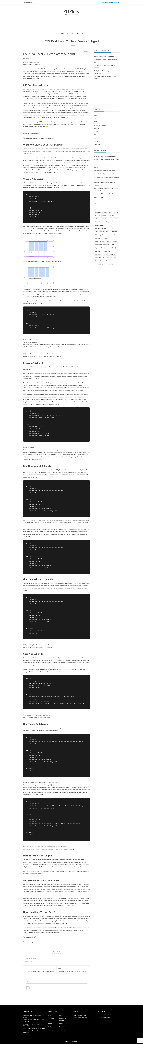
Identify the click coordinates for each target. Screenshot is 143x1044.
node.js (115, 241)
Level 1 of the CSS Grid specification (73, 89)
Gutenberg (114, 231)
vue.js (113, 257)
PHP (95, 134)
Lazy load (97, 238)
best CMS (105, 209)
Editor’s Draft (78, 115)
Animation (97, 209)
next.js (108, 241)
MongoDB (105, 238)
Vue (108, 257)
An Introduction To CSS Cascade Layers (105, 156)
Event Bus (111, 215)
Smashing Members (39, 124)
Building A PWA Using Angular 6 (103, 56)
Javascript (97, 128)
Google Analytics (110, 222)
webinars (63, 122)
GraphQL (111, 228)
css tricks (97, 215)
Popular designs (99, 248)
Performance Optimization (102, 244)
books (57, 122)
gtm (107, 231)
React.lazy (97, 251)
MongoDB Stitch (99, 241)
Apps (95, 115)
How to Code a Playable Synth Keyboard (105, 59)
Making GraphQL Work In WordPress (104, 194)
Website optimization (106, 260)
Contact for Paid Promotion (110, 2)
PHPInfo (71, 11)
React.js (114, 248)
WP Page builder (99, 264)
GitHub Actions (99, 222)
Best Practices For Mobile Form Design (105, 76)
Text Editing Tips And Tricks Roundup (104, 65)
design (104, 215)
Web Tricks (33, 958)
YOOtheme (110, 264)
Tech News (97, 141)
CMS (95, 118)
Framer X (103, 218)
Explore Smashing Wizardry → (31, 133)
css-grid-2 (84, 889)
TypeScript (112, 254)
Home (62, 33)
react (107, 248)
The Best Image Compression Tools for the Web (41, 970)
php (113, 244)
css (110, 212)
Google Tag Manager (100, 125)
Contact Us (79, 33)
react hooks (98, 254)
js (107, 235)
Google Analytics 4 (100, 225)
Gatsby (116, 218)
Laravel (96, 131)
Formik (96, 218)
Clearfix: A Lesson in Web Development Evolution (72, 970)
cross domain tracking (101, 212)
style (105, 254)
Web (31, 961)
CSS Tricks (97, 122)
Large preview (57, 261)
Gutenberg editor (99, 235)
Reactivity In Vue (98, 197)
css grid (116, 212)
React (95, 138)
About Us (70, 33)
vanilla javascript (99, 257)
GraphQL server (99, 231)
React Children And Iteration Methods (104, 170)
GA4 (110, 218)
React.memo (106, 251)
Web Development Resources (71, 14)
